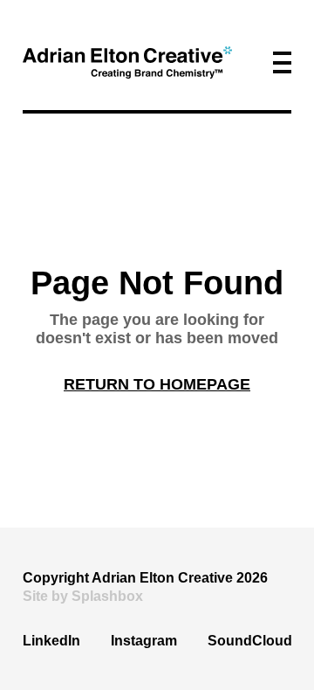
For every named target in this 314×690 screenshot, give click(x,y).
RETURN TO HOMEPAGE (157, 384)
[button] (282, 62)
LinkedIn (51, 640)
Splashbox (107, 596)
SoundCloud (250, 640)
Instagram (144, 640)
